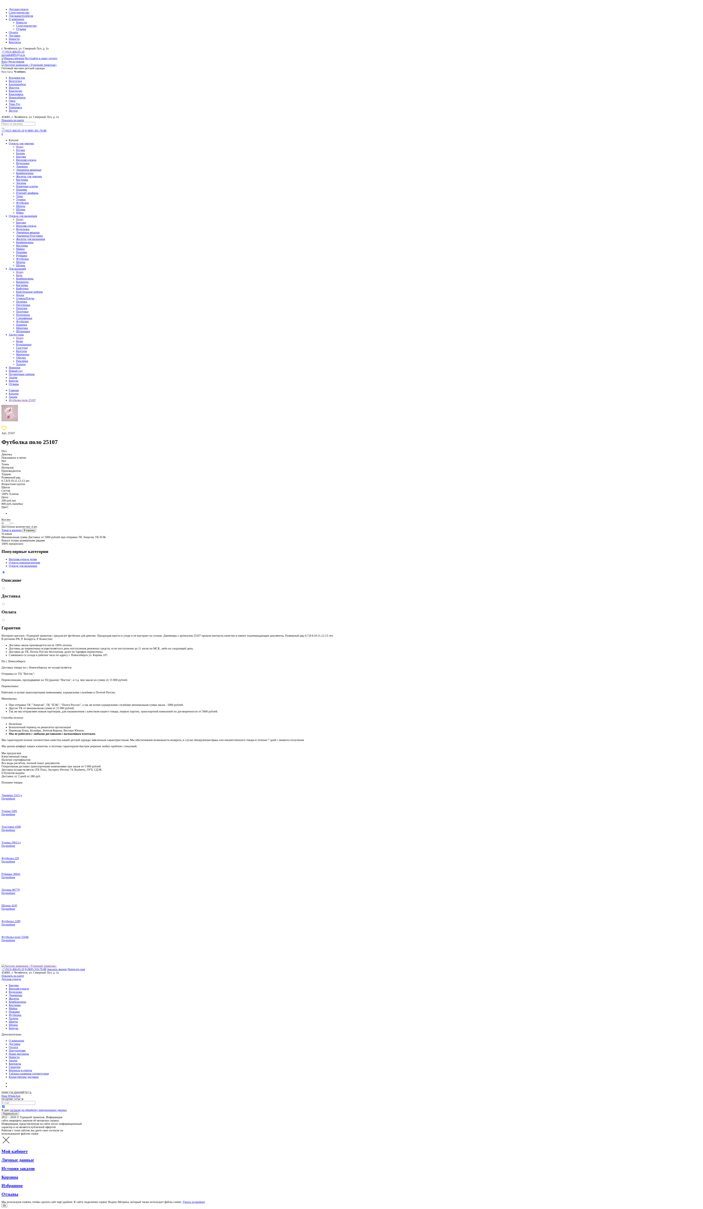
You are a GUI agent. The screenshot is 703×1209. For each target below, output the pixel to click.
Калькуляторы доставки (24, 1076)
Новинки (14, 367)
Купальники (23, 344)
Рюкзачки (22, 361)
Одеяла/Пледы (25, 298)
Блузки (20, 150)
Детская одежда (18, 9)
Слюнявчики (24, 318)
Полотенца (23, 314)
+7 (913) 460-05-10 (12, 51)
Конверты (22, 281)
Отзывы (21, 29)
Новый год (16, 370)
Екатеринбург (17, 84)
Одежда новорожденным (24, 562)
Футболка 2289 (10, 921)
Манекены (22, 354)
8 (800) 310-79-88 (35, 969)
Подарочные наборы (22, 374)
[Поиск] (2, 128)
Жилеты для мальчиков (30, 239)
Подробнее (8, 798)
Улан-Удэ (14, 104)
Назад (19, 146)
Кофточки (22, 288)
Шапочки (22, 328)
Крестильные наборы (29, 291)
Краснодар (15, 90)
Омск (12, 100)
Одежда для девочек (21, 143)
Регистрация (16, 61)
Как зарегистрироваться (24, 1083)
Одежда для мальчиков (23, 216)
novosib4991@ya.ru (13, 55)
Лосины (21, 183)
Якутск (13, 110)
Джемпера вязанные (28, 169)
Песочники (23, 305)
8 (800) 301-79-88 (35, 130)
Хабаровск (15, 107)
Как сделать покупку (22, 1086)
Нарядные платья (27, 186)
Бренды (13, 380)
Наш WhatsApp (10, 1095)
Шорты (20, 206)
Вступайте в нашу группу (41, 58)
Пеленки (21, 301)
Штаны (20, 209)
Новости (21, 22)
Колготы (21, 351)
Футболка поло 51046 (15, 937)
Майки (20, 248)
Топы (19, 196)
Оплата (13, 32)
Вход (4, 61)
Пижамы (21, 189)
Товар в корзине (11, 530)
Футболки (22, 202)
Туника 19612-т (11, 842)
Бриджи (21, 156)
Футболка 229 (10, 858)
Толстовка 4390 (11, 826)
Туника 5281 (9, 811)
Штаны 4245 (9, 905)
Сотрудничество (19, 12)
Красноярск (16, 94)
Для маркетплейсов (21, 15)
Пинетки (21, 308)
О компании (16, 19)
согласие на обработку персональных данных (38, 1110)
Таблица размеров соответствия (29, 1073)
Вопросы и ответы (20, 1070)
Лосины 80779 (10, 889)
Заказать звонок (57, 969)
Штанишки (23, 331)
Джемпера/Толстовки (29, 235)
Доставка (14, 35)
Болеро (20, 153)
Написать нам (76, 969)
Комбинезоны (25, 173)
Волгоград (15, 81)
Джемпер (22, 166)
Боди (19, 275)
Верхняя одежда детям (23, 559)
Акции (13, 377)
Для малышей (17, 268)
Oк (4, 1205)
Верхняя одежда (26, 159)
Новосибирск (17, 97)
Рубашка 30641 (10, 874)
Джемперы (15, 995)
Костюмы (22, 179)
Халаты (21, 364)
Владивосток (17, 77)
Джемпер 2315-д (11, 795)
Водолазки (22, 163)
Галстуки (22, 347)
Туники (21, 199)
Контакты (15, 42)
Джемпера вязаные (28, 232)
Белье (19, 341)
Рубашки (21, 255)
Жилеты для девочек (29, 176)
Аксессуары (16, 334)
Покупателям (17, 1050)
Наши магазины (19, 1053)
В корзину (29, 530)
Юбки (20, 212)
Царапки (21, 324)
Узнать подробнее (194, 1202)
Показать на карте (12, 120)
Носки (20, 295)
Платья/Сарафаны (27, 192)
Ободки (21, 357)
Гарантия (14, 1067)
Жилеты (14, 998)
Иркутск (14, 87)
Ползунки (22, 311)
